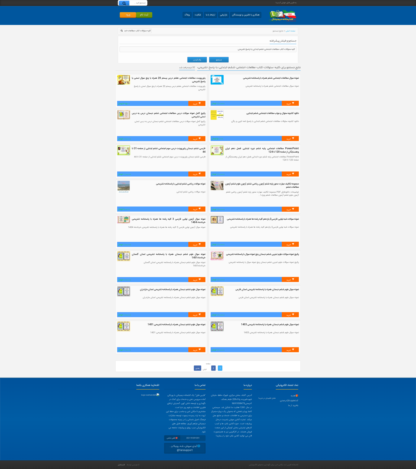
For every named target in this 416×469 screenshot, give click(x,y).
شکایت (198, 15)
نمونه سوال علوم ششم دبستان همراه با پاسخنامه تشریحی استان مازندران (172, 290)
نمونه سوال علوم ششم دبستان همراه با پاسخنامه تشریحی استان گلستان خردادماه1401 (168, 256)
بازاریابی (223, 15)
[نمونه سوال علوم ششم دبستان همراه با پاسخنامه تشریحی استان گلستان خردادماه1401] (123, 260)
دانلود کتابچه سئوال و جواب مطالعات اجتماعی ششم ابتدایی (272, 113)
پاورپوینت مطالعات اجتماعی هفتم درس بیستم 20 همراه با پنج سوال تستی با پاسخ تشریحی (168, 80)
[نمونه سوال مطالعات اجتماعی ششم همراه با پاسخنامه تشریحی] (217, 84)
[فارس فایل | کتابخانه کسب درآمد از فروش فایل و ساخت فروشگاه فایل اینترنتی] (282, 15)
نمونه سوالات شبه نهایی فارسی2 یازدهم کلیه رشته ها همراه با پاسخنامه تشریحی (263, 219)
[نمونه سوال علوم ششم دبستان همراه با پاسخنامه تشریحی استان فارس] (217, 295)
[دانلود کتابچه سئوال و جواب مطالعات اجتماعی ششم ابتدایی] (217, 119)
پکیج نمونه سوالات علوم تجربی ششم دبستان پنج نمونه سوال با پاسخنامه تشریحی (262, 254)
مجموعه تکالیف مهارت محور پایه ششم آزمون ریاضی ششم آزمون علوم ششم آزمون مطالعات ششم (262, 185)
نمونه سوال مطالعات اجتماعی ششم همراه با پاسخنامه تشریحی (271, 78)
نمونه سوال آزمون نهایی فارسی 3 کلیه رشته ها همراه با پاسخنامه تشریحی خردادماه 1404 (168, 221)
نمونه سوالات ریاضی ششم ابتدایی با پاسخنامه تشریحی (180, 184)
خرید (288, 103)
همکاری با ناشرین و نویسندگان (246, 15)
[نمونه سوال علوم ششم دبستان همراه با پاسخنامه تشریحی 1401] (123, 331)
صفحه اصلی (290, 31)
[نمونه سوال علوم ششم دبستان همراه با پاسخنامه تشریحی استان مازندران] (123, 296)
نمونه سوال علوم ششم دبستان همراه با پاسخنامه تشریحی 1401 (176, 325)
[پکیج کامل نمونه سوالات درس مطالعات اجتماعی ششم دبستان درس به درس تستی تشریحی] (123, 119)
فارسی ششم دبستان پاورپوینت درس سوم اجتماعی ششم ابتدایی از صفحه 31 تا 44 (168, 150)
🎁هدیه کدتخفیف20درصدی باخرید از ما (289, 401)
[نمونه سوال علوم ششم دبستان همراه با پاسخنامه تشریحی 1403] (217, 330)
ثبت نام (144, 15)
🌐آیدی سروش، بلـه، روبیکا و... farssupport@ (184, 448)
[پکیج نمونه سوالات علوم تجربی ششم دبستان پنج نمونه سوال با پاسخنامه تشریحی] (217, 259)
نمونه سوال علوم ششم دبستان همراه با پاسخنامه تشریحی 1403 (270, 325)
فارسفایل (121, 464)
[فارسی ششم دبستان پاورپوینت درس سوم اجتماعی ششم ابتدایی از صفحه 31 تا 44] (123, 154)
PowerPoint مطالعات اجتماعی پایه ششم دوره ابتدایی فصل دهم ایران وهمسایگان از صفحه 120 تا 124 (262, 150)
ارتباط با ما (210, 15)
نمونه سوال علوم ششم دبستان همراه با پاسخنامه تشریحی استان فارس (267, 290)
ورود (128, 15)
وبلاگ (187, 15)
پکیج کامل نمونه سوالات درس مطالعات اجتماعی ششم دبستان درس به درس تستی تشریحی (168, 115)
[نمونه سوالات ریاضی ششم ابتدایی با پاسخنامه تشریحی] (123, 193)
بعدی (197, 368)
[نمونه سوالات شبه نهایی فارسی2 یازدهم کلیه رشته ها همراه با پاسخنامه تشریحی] (217, 223)
